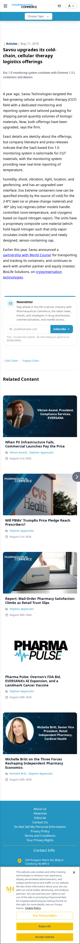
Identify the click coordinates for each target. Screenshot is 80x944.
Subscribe (59, 329)
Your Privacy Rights (40, 840)
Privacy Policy (40, 831)
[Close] (74, 872)
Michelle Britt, (18, 773)
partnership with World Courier (27, 255)
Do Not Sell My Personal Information (40, 827)
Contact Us (40, 822)
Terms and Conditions (40, 836)
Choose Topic (36, 16)
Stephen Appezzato (41, 452)
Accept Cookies (44, 937)
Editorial (40, 818)
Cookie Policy (33, 908)
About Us (40, 809)
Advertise (40, 813)
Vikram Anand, (18, 452)
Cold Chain (11, 360)
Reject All (44, 926)
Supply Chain (31, 360)
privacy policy (14, 340)
